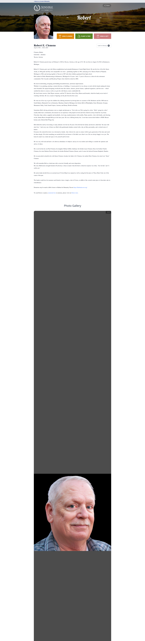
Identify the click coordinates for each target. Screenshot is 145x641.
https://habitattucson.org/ (80, 187)
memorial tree (52, 193)
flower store (75, 193)
